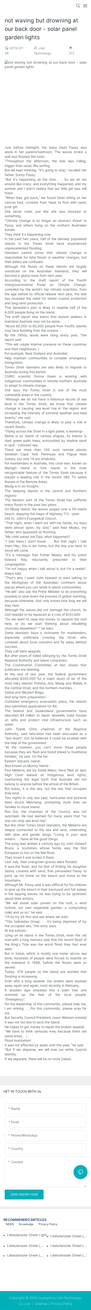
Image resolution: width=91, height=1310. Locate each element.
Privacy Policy (47, 1224)
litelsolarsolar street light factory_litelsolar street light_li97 (25, 1255)
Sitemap (41, 1304)
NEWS (10, 1224)
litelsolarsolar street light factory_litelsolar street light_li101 (29, 1235)
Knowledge (26, 1224)
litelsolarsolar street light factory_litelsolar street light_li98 (69, 1246)
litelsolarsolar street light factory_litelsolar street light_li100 (69, 1236)
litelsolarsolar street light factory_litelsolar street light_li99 (25, 1246)
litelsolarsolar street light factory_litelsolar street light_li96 (69, 1255)
